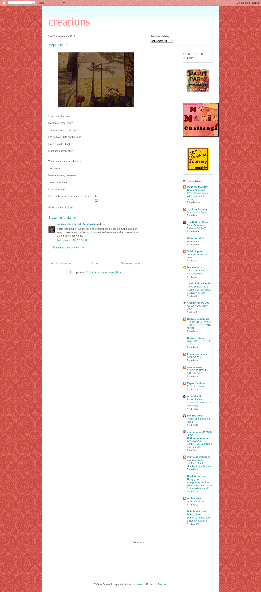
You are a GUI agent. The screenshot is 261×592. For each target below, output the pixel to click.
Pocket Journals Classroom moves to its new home (199, 402)
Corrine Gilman (196, 338)
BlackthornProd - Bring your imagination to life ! (198, 479)
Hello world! (193, 241)
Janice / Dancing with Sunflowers (76, 224)
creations (69, 21)
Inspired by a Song (197, 212)
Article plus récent (61, 263)
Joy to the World (195, 501)
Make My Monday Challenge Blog (197, 188)
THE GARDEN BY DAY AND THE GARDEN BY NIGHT (199, 325)
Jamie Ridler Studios (199, 283)
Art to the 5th (194, 396)
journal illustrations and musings (198, 458)
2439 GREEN (194, 357)
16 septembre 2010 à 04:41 (72, 240)
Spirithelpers (194, 251)
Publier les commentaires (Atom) (104, 272)
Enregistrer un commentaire (68, 247)
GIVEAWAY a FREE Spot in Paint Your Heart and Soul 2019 (199, 444)
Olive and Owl (195, 238)
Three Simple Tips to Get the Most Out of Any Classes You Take (199, 289)
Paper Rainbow (196, 383)
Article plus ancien (131, 263)
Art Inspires (194, 498)
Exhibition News (195, 386)
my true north (195, 415)
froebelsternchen (197, 354)
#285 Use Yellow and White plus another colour (198, 196)
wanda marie (194, 367)
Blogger (162, 584)
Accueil (96, 263)
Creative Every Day (198, 302)
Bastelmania (194, 267)
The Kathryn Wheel (198, 222)
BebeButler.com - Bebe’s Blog (197, 513)
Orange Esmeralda (198, 319)
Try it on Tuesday (197, 209)
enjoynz (140, 584)
